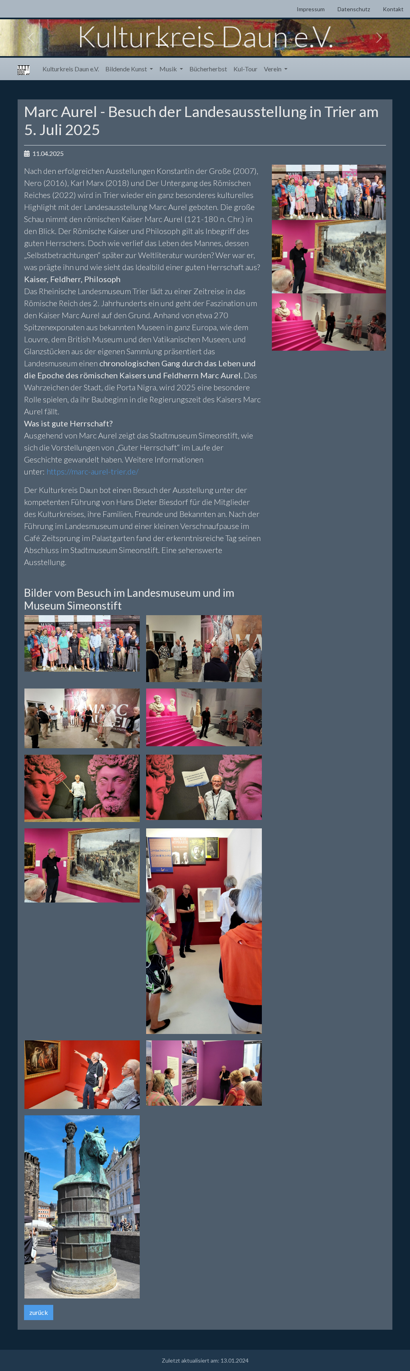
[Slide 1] (162, 45)
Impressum (311, 9)
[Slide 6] (234, 45)
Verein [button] (273, 69)
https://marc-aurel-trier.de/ (92, 471)
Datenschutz (354, 9)
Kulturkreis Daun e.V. (70, 69)
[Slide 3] (191, 45)
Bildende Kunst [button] (126, 69)
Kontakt (393, 9)
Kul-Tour (245, 69)
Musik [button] (168, 69)
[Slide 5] (219, 45)
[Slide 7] (248, 45)
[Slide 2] (176, 45)
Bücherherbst (208, 69)
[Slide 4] (205, 45)
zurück (38, 1312)
